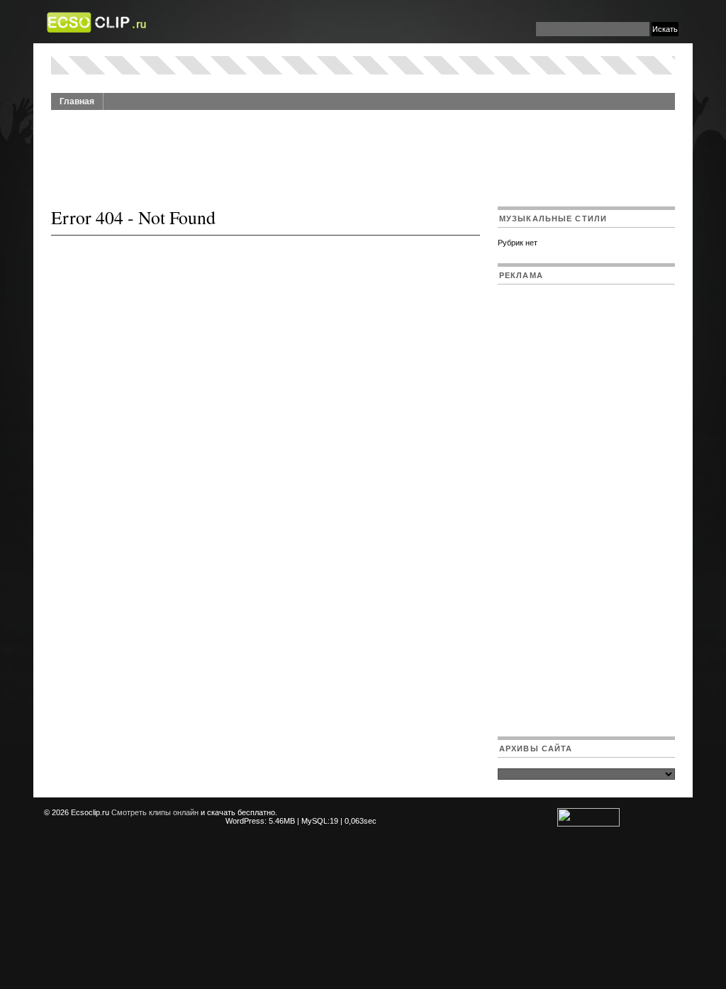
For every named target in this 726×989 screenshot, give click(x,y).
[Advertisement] (363, 150)
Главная (77, 101)
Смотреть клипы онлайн (155, 812)
